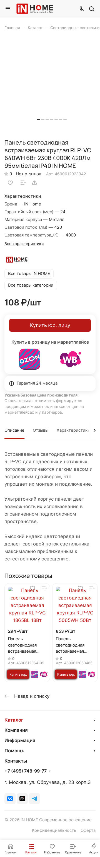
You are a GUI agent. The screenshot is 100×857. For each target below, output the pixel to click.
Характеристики (73, 430)
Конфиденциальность (54, 830)
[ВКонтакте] (10, 798)
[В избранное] (10, 183)
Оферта (88, 830)
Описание (14, 430)
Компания (16, 730)
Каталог (13, 720)
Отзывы (40, 430)
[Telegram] (34, 798)
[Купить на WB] (70, 359)
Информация (19, 740)
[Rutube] (22, 798)
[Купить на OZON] (29, 359)
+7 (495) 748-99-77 (25, 771)
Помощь (14, 750)
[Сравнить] (23, 183)
